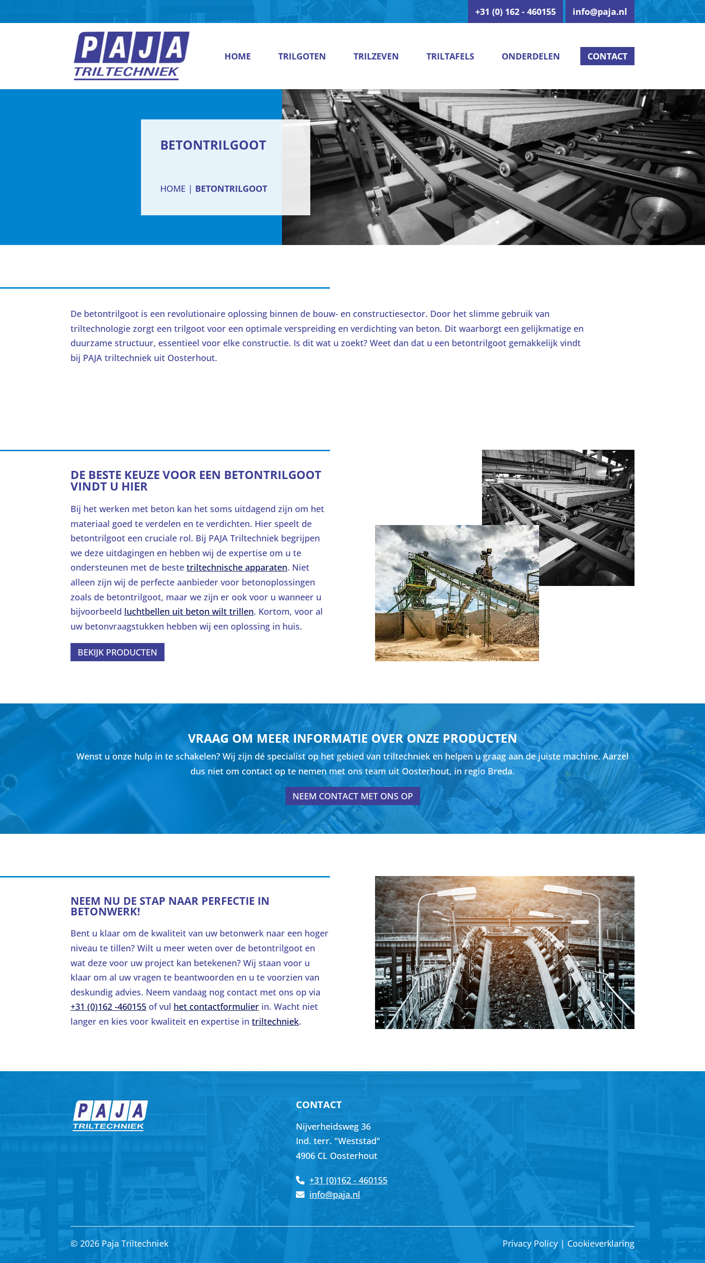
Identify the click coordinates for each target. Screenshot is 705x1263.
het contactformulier (216, 1006)
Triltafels (450, 56)
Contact (607, 56)
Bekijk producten (117, 652)
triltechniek (275, 1021)
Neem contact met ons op (353, 796)
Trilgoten (302, 56)
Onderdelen (531, 56)
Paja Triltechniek (135, 1243)
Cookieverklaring (600, 1243)
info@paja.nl (600, 11)
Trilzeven (376, 56)
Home (237, 56)
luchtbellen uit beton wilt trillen (189, 611)
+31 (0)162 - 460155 (348, 1180)
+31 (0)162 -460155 (108, 1006)
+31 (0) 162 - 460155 (515, 11)
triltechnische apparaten (237, 567)
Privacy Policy (530, 1243)
